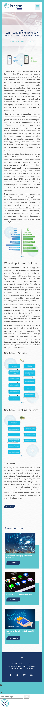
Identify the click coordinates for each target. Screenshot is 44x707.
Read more (13, 563)
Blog (32, 41)
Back (10, 506)
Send (26, 697)
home (12, 41)
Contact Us (29, 668)
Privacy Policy (22, 666)
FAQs (22, 668)
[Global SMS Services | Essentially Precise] (11, 6)
